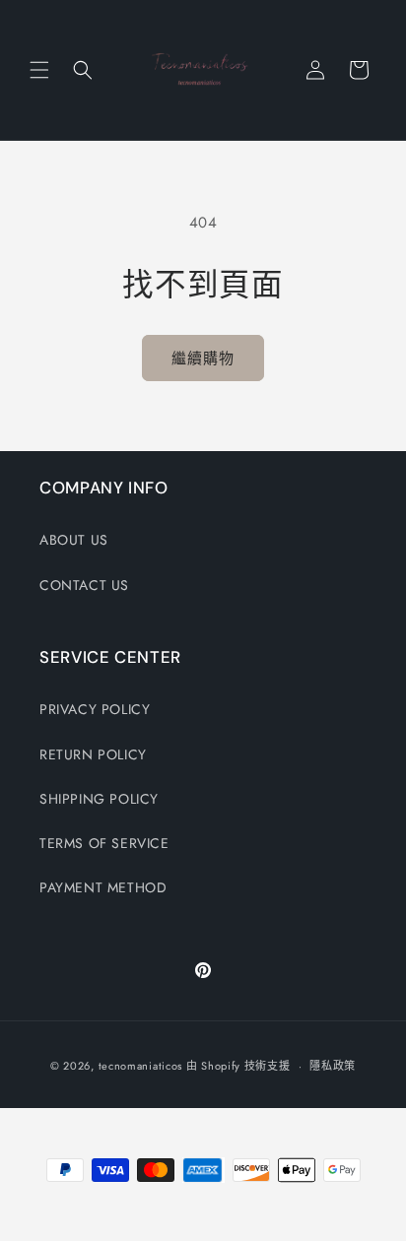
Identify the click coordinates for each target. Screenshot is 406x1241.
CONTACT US (84, 585)
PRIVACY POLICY (94, 709)
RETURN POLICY (93, 754)
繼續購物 (203, 358)
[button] (39, 70)
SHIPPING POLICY (99, 799)
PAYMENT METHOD (103, 887)
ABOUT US (73, 540)
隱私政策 (332, 1066)
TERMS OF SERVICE (104, 843)
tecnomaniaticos (141, 1066)
